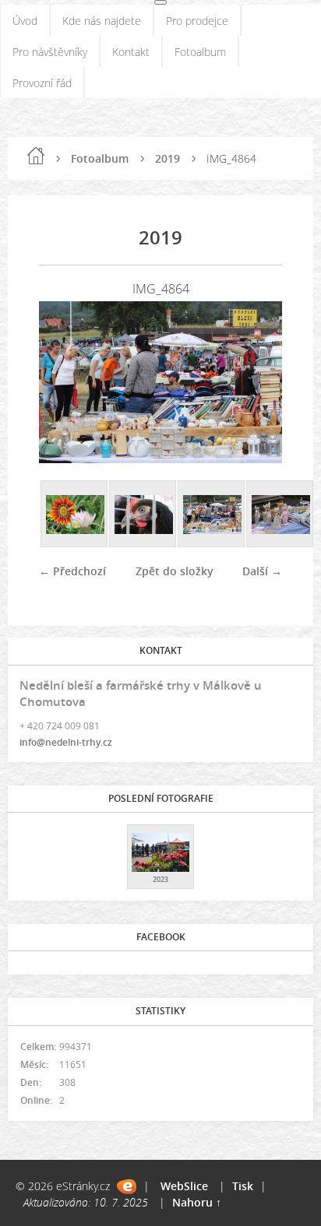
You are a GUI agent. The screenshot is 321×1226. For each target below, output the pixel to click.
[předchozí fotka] (64, 382)
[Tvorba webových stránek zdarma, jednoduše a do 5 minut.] (126, 1186)
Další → (262, 571)
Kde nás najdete (101, 20)
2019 (167, 158)
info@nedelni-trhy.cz (65, 742)
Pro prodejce (197, 20)
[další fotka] (256, 382)
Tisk (242, 1186)
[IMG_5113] (280, 514)
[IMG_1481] (143, 514)
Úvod (24, 20)
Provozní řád (42, 83)
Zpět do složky (174, 571)
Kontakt (131, 51)
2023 (160, 879)
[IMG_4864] (211, 514)
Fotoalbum (200, 51)
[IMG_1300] (74, 514)
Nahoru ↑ (196, 1202)
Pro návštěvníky (49, 51)
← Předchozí (72, 571)
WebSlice (184, 1186)
